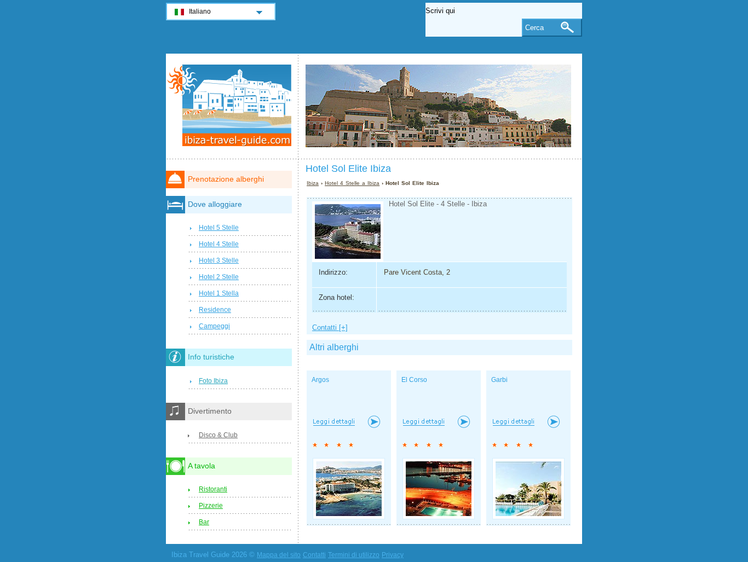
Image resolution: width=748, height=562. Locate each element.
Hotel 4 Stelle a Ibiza (352, 183)
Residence (215, 310)
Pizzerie (211, 505)
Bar (204, 522)
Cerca (534, 28)
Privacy (393, 555)
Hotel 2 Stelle (219, 277)
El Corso (414, 380)
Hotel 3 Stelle (219, 260)
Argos (320, 380)
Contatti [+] (330, 327)
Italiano (200, 11)
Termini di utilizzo (353, 555)
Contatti (314, 555)
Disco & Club (218, 435)
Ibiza (313, 183)
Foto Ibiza (213, 381)
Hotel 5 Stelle (219, 227)
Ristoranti (213, 489)
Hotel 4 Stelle (219, 244)
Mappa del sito (279, 555)
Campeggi (214, 326)
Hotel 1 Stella (219, 293)
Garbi (499, 380)
